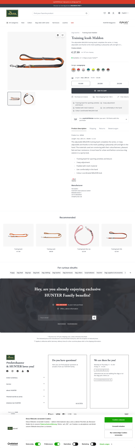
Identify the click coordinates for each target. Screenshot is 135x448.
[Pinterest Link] (18, 371)
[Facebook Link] (7, 371)
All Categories (13, 23)
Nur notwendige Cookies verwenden (118, 434)
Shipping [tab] (93, 128)
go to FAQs (79, 403)
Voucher (99, 273)
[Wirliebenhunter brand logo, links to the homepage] (12, 13)
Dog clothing (46, 273)
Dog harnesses (68, 273)
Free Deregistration (72, 323)
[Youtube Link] (23, 371)
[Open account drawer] (113, 13)
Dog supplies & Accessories (114, 273)
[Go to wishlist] (104, 13)
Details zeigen (105, 444)
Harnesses (55, 23)
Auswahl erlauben (118, 426)
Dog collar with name (42, 23)
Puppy (12, 273)
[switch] (57, 444)
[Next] (130, 272)
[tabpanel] (100, 165)
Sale (72, 23)
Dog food (20, 273)
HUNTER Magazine (109, 23)
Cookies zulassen (118, 420)
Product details (76, 48)
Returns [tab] (102, 128)
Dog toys (28, 273)
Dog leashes (75, 33)
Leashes (65, 23)
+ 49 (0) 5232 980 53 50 (101, 370)
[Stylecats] (124, 23)
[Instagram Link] (12, 371)
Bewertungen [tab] (113, 128)
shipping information (94, 341)
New (22, 23)
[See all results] (86, 13)
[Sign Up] (94, 318)
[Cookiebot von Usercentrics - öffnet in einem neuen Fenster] (12, 444)
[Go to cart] (109, 13)
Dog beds (36, 273)
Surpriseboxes (89, 273)
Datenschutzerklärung (48, 424)
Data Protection (62, 323)
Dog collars (78, 273)
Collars (29, 23)
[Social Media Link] (28, 371)
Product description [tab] (78, 128)
